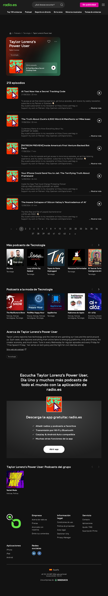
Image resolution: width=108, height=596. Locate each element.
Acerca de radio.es (39, 520)
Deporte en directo (43, 12)
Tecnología (14, 55)
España (55, 570)
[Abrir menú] (103, 4)
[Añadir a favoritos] (49, 41)
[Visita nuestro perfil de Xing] (39, 553)
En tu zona (58, 12)
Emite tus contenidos (40, 534)
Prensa (35, 523)
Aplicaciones (87, 523)
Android (10, 557)
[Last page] (75, 234)
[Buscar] (61, 4)
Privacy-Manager (64, 538)
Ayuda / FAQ (87, 527)
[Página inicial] (10, 33)
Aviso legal (61, 530)
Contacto (86, 520)
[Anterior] (92, 244)
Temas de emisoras (93, 12)
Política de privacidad (65, 526)
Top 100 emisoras (14, 12)
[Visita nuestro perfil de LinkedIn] (34, 553)
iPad (8, 554)
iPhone (9, 550)
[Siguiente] (98, 244)
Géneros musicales (74, 12)
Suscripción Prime (89, 531)
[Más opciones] (55, 41)
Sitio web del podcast (15, 349)
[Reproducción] (53, 68)
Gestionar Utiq (63, 534)
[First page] (11, 229)
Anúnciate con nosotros (37, 528)
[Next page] (70, 234)
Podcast (28, 12)
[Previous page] (16, 229)
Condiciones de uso (65, 522)
